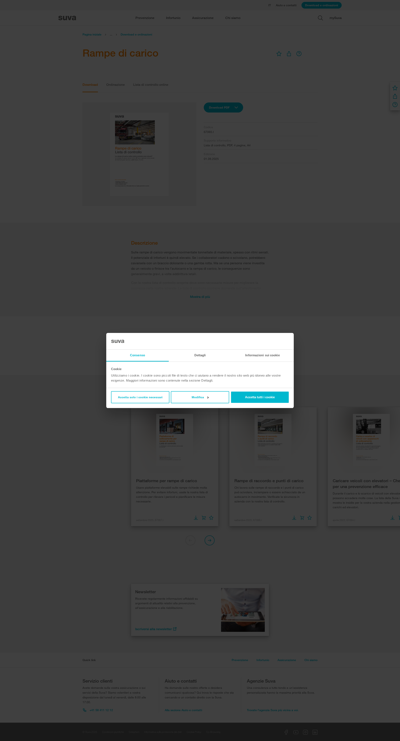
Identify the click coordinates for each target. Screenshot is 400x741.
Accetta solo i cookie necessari (140, 397)
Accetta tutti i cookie (260, 397)
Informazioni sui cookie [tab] (262, 355)
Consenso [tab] (137, 355)
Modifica (198, 397)
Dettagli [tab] (200, 355)
